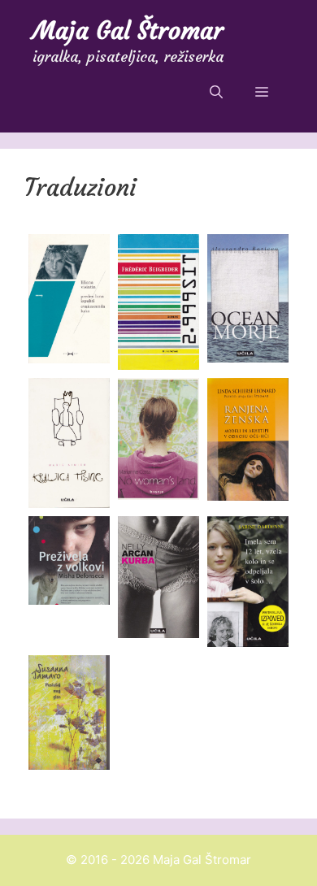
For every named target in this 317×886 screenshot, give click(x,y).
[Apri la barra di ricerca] (216, 91)
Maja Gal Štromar (128, 30)
